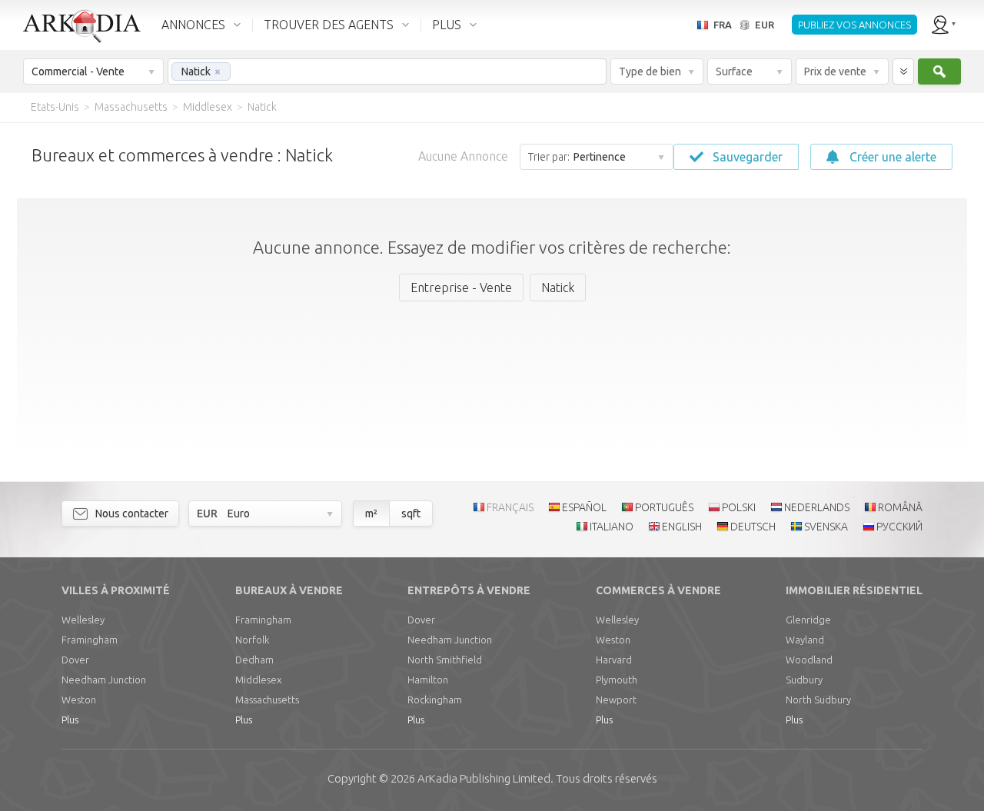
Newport (616, 699)
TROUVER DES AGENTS (329, 25)
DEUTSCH (753, 526)
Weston (79, 699)
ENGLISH (682, 526)
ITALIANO (611, 526)
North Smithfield (444, 659)
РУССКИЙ (899, 526)
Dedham (254, 659)
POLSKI (739, 507)
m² (371, 513)
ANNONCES (193, 25)
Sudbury (804, 679)
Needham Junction (104, 679)
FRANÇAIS (510, 507)
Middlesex (258, 679)
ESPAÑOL (584, 507)
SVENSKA (826, 526)
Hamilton (427, 679)
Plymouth (616, 679)
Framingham (90, 639)
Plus (70, 719)
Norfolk (252, 639)
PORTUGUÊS (664, 507)
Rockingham (434, 699)
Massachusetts (267, 699)
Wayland (805, 639)
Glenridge (808, 619)
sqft (411, 513)
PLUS (446, 25)
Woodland (809, 659)
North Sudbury (818, 699)
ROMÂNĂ (900, 507)
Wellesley (83, 619)
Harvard (614, 659)
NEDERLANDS (816, 507)
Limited (483, 778)
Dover (75, 659)
